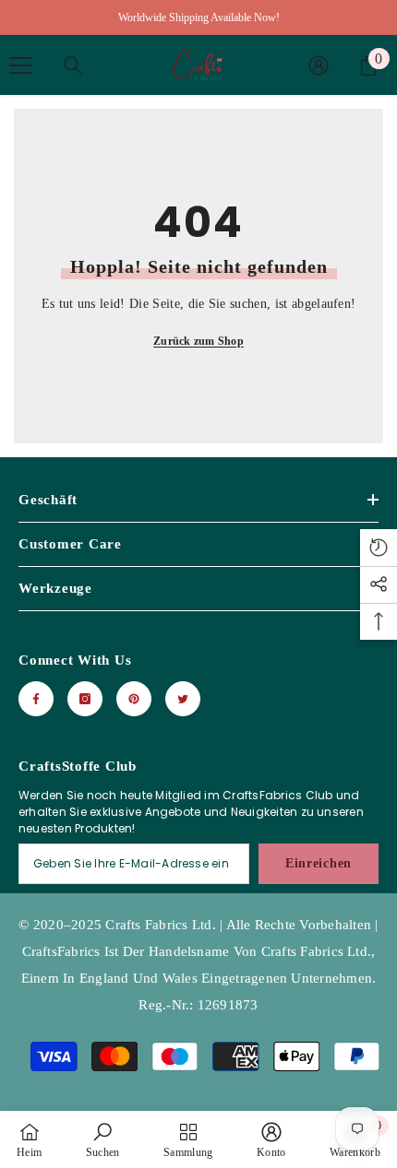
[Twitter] (182, 698)
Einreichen (318, 863)
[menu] (20, 65)
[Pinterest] (133, 698)
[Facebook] (36, 698)
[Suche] (73, 65)
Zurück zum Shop (198, 341)
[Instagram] (84, 698)
